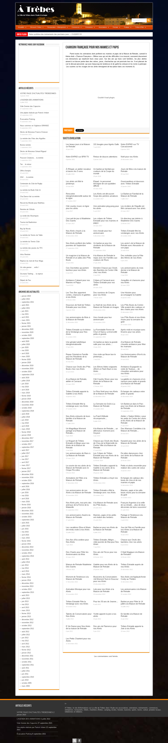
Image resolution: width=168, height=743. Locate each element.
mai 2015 (25, 532)
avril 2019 (25, 390)
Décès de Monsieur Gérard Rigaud (33, 151)
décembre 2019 (27, 366)
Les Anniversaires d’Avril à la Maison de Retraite (133, 355)
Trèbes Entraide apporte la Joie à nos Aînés (132, 627)
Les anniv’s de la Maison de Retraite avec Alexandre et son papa (133, 245)
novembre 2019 (27, 369)
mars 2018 (26, 429)
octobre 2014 (27, 553)
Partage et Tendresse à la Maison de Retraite (132, 516)
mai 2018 (25, 423)
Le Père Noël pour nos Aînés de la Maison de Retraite (105, 392)
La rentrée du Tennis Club (30, 242)
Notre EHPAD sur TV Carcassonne (130, 145)
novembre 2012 (27, 623)
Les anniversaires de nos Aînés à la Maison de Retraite (78, 491)
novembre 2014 (27, 550)
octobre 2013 (27, 589)
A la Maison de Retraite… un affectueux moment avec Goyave (105, 430)
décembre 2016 (27, 474)
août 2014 (25, 559)
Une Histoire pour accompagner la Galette (131, 293)
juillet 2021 (26, 308)
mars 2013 (26, 610)
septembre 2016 (28, 483)
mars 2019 (26, 393)
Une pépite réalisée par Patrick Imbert (34, 113)
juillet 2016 (26, 489)
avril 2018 (25, 426)
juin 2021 (25, 311)
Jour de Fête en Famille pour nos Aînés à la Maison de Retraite (133, 529)
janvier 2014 (26, 580)
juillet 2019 (26, 381)
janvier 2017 (26, 471)
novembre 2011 (27, 659)
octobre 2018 (27, 408)
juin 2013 (25, 601)
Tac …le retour (25, 164)
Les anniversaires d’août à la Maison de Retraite (78, 516)
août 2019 (25, 378)
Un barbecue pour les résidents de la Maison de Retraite (104, 245)
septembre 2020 (28, 338)
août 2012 (25, 632)
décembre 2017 (27, 438)
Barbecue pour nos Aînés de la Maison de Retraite (105, 528)
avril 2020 (25, 353)
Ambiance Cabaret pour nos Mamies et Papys (78, 281)
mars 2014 (26, 574)
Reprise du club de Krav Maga (31, 261)
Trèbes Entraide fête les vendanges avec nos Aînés (132, 232)
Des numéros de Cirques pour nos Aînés (104, 293)
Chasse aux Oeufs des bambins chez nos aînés (131, 541)
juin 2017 (25, 456)
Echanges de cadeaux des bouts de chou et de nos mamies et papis (132, 480)
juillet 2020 (26, 344)
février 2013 (26, 613)
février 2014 (26, 577)
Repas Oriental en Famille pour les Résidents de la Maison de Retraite (77, 356)
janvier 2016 (26, 508)
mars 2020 (26, 356)
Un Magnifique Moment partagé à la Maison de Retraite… (76, 430)
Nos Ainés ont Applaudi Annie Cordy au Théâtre (133, 578)
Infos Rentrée (25, 254)
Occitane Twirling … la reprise (31, 274)
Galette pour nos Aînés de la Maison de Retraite (105, 565)
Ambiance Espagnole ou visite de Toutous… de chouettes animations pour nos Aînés (132, 370)
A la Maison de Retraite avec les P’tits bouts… (105, 504)
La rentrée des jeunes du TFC (31, 248)
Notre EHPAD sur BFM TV (77, 157)
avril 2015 (25, 535)
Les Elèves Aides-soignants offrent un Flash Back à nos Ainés (105, 369)
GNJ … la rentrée (26, 177)
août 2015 (25, 523)
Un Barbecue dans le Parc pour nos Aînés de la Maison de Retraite (133, 406)
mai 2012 (25, 641)
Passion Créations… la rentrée (31, 158)
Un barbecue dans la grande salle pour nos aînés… (105, 343)
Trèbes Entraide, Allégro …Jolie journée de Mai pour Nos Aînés (106, 542)
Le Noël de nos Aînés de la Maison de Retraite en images (106, 306)
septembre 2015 (28, 520)
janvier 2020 (26, 362)
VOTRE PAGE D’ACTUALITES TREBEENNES (38, 93)
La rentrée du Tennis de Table (31, 235)
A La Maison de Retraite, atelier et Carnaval (76, 380)
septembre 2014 (28, 556)
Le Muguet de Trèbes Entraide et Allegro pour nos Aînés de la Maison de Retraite (77, 444)
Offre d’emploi (25, 171)
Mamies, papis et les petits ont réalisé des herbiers (104, 516)
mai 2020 (25, 350)
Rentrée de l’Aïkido (27, 209)
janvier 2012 (26, 653)
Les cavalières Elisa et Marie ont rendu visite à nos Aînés (78, 528)
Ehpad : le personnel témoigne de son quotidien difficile (104, 183)
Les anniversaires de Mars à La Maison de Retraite (78, 454)
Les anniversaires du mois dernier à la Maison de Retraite (132, 270)
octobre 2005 (27, 683)
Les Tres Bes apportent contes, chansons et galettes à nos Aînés (78, 294)
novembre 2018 (27, 405)
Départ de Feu (25, 280)
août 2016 (25, 486)
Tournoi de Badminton (28, 222)
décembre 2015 (27, 511)
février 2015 (26, 541)
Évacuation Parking (27, 119)
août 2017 (25, 450)
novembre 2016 (27, 477)
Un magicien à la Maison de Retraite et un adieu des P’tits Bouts (78, 257)
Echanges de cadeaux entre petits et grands (133, 392)
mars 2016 (26, 502)
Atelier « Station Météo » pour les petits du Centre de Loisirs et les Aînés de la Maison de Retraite (133, 419)
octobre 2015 (27, 517)
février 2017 (26, 468)
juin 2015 (25, 529)
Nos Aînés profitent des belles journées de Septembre (78, 244)
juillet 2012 (26, 635)
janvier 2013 (26, 616)
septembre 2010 (28, 677)
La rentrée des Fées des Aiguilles (32, 138)
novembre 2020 (27, 332)
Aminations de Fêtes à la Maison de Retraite (76, 479)
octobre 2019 (27, 372)
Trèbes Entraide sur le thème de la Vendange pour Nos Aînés (78, 332)
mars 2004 (26, 686)
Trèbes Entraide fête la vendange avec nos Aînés (77, 405)
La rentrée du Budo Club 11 (30, 190)
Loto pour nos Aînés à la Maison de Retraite (103, 590)
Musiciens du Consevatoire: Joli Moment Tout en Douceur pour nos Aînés (105, 579)
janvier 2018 (26, 435)
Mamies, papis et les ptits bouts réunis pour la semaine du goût (133, 492)
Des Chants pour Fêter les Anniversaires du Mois (77, 553)
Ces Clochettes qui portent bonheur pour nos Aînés (77, 269)
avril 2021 (25, 317)
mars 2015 (26, 538)
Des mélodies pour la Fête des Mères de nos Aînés (132, 256)
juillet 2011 (26, 671)
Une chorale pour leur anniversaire (102, 232)
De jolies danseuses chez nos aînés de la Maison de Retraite (132, 455)
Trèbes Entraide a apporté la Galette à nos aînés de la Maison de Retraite (105, 467)
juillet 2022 (26, 299)
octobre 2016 (27, 480)
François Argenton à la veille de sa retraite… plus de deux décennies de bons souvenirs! (133, 505)
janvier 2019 (26, 399)
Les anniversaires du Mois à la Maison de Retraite (78, 318)
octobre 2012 (27, 626)
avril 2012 (25, 644)
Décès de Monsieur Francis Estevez (34, 132)
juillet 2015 (26, 526)
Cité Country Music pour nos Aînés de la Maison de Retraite (105, 381)
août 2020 (25, 341)
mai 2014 (25, 568)
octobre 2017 (27, 444)
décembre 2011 (27, 656)
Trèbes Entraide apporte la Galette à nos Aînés (77, 392)
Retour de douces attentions (105, 157)
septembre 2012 (28, 629)
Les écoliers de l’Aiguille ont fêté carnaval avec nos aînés (133, 207)
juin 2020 (25, 347)
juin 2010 (25, 680)
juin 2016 (25, 492)
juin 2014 (25, 565)
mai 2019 (25, 387)
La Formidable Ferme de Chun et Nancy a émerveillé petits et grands (105, 332)
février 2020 (26, 359)
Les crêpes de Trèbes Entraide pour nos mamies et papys (105, 220)
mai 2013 (25, 604)
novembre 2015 (27, 514)
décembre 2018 (27, 402)
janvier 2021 (26, 326)
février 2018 (26, 432)
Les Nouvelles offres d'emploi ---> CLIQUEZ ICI (47, 34)
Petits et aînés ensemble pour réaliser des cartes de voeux (133, 466)
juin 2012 (25, 638)
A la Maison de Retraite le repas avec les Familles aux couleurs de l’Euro (105, 257)
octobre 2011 (26, 662)
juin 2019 (25, 384)
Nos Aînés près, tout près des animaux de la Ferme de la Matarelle (78, 505)
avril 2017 (25, 462)
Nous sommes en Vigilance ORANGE (34, 126)
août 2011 (25, 668)
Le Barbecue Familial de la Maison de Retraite (132, 195)
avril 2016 (25, 499)
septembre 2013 (28, 592)
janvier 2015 (26, 544)
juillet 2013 (26, 598)
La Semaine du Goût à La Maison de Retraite (104, 405)
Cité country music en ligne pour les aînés (77, 207)
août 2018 (25, 414)
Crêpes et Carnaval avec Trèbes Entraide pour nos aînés (104, 282)
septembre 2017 (28, 447)
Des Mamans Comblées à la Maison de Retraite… (133, 429)
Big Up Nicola (25, 229)
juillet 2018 (26, 417)
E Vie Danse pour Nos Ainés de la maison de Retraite (78, 627)
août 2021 (25, 305)
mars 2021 (26, 320)
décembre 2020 (27, 329)
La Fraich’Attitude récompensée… (100, 417)
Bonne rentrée (25, 145)
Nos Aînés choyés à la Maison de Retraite (75, 232)
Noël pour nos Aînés (129, 157)
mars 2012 (26, 647)
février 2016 (26, 505)
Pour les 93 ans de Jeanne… (105, 601)
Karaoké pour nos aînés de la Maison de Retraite (133, 442)
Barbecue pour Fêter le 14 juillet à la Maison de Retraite (133, 602)
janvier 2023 (26, 296)
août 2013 (25, 595)
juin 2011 (25, 674)
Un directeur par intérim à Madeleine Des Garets (131, 219)
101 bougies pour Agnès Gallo (106, 144)
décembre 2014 (27, 547)
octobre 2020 (27, 335)
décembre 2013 (27, 583)
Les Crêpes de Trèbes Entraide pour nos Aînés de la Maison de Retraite (105, 455)
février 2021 (26, 323)
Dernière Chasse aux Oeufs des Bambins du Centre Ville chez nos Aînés (105, 270)
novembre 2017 (27, 441)
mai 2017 (25, 459)
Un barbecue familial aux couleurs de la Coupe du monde (103, 171)
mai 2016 (25, 496)
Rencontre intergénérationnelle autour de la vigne (78, 196)
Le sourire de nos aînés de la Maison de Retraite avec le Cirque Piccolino (78, 467)
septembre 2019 (28, 375)
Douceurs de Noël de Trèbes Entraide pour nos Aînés (78, 306)
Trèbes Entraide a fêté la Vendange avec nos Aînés (104, 491)
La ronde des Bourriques (29, 216)
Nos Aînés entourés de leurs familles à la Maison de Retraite (78, 418)
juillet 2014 (26, 562)
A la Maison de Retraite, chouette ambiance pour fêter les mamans (133, 344)
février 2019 (26, 396)
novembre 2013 (27, 586)
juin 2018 (25, 420)
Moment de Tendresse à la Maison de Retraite (77, 578)
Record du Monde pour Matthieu (32, 203)
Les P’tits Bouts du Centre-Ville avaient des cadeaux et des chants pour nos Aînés (133, 307)
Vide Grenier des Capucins (30, 106)
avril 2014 (25, 571)
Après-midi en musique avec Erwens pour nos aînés (133, 331)
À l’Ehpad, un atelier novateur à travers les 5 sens (78, 170)
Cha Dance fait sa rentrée (30, 196)
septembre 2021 (28, 302)
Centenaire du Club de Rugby (31, 184)
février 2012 (26, 650)
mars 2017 (26, 465)
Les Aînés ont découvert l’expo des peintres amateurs (105, 195)
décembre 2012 (27, 619)
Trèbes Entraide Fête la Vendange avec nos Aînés (77, 602)
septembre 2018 (28, 411)
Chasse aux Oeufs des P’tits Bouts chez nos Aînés (78, 368)
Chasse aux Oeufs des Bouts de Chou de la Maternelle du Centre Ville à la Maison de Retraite (106, 444)
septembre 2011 (28, 665)
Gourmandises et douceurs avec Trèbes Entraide (132, 182)
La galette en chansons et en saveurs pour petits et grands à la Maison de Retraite (133, 381)
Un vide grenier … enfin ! (29, 267)
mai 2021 (25, 314)
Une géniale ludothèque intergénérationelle (76, 343)
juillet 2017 (26, 453)
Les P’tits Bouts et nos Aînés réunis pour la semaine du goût (133, 319)
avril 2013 (25, 607)
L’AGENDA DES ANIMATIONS (31, 100)
